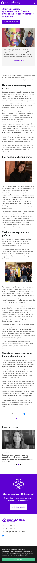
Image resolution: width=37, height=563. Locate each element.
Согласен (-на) (18, 559)
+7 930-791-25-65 (10, 526)
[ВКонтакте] (24, 414)
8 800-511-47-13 (10, 529)
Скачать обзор (18, 507)
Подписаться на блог (11, 22)
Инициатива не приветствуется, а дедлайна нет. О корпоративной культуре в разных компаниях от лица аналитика (17, 458)
